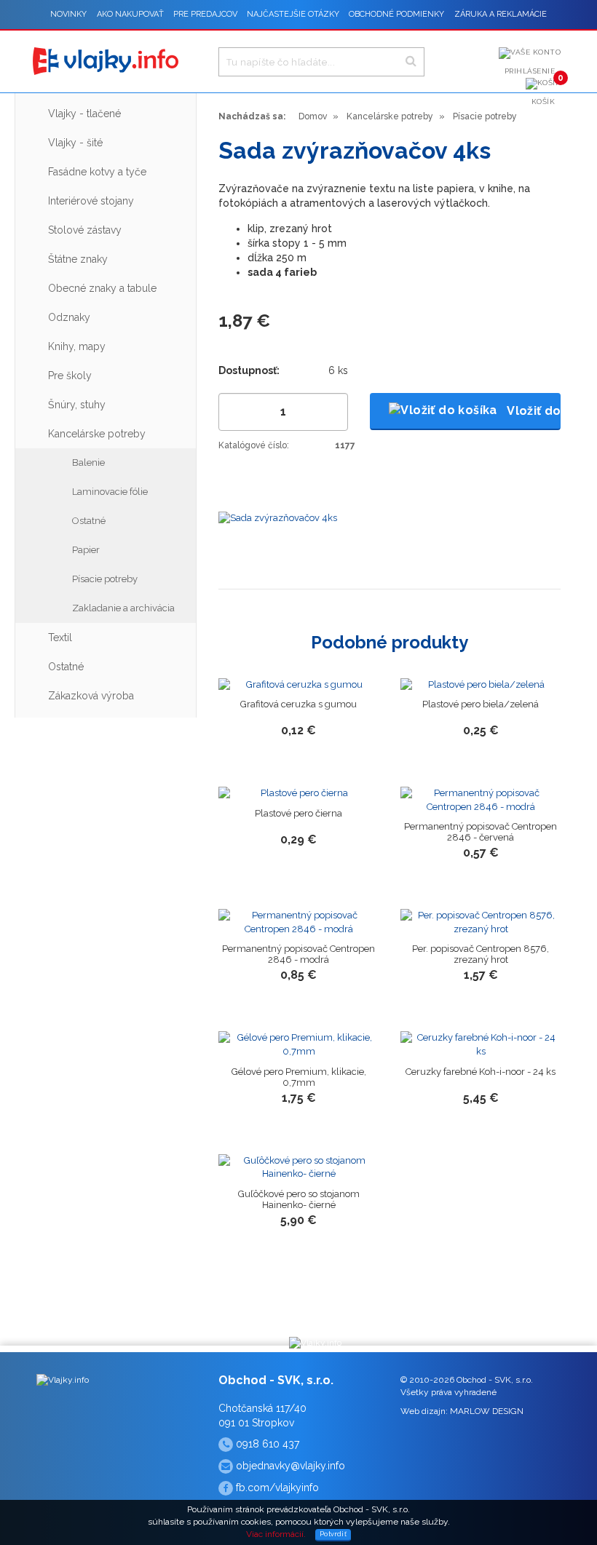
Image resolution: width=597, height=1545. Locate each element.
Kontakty (314, 43)
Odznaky (69, 317)
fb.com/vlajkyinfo (276, 1487)
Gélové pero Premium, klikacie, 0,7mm (299, 1077)
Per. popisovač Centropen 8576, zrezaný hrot (480, 954)
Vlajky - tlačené (84, 113)
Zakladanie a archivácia (123, 608)
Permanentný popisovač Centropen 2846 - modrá (298, 954)
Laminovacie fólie (110, 491)
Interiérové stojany (91, 201)
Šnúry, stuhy (77, 404)
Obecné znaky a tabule (102, 288)
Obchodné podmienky (396, 14)
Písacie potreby (105, 578)
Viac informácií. (276, 1534)
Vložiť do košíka (533, 411)
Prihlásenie (530, 71)
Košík (546, 92)
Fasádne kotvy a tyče (97, 172)
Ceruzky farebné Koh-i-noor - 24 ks (481, 1071)
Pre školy (70, 375)
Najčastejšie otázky (293, 14)
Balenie (88, 462)
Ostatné (89, 520)
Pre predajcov (205, 14)
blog (272, 43)
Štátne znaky (78, 259)
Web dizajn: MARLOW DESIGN (461, 1411)
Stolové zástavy (85, 230)
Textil (60, 637)
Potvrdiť (333, 1534)
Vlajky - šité (75, 142)
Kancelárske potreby (97, 434)
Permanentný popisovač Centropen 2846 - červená (480, 832)
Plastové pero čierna (298, 813)
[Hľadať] (411, 61)
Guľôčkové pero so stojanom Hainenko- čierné (299, 1199)
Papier (86, 549)
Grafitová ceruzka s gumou (298, 704)
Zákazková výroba (91, 696)
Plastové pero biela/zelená (480, 704)
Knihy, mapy (77, 346)
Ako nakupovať (130, 14)
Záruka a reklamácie (500, 14)
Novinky (68, 14)
